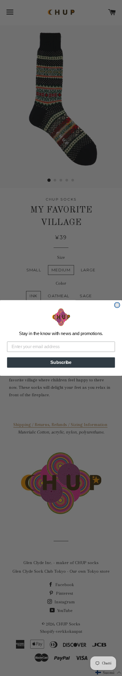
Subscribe (60, 362)
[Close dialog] (117, 305)
